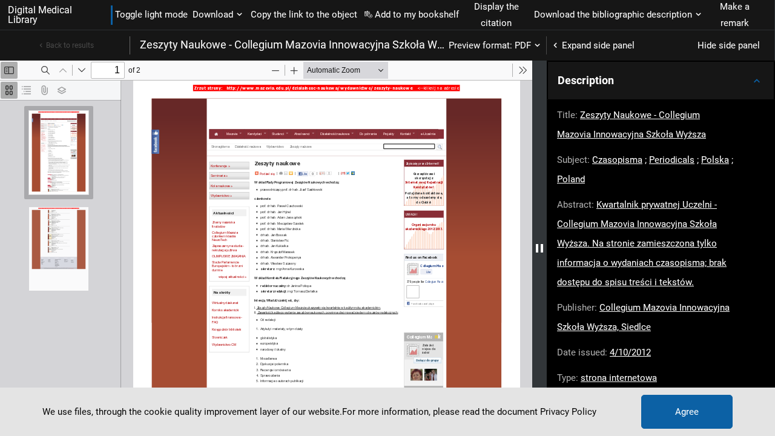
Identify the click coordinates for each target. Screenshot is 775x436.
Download (213, 14)
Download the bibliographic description (613, 14)
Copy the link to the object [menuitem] (304, 14)
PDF (523, 45)
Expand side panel (598, 45)
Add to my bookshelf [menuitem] (417, 14)
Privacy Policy (568, 411)
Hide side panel (729, 45)
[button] (660, 80)
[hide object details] (539, 248)
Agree (687, 411)
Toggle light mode (151, 14)
